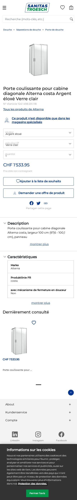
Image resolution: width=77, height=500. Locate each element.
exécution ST (12, 143)
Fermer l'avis (37, 493)
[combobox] (38, 19)
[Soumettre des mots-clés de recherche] (71, 19)
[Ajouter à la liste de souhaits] (33, 323)
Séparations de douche (28, 29)
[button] (45, 203)
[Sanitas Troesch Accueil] (37, 7)
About (9, 404)
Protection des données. (32, 483)
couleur (9, 132)
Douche (7, 29)
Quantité (10, 154)
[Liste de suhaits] (62, 8)
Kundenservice (16, 412)
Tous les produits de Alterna (23, 109)
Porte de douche (54, 29)
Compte (11, 420)
